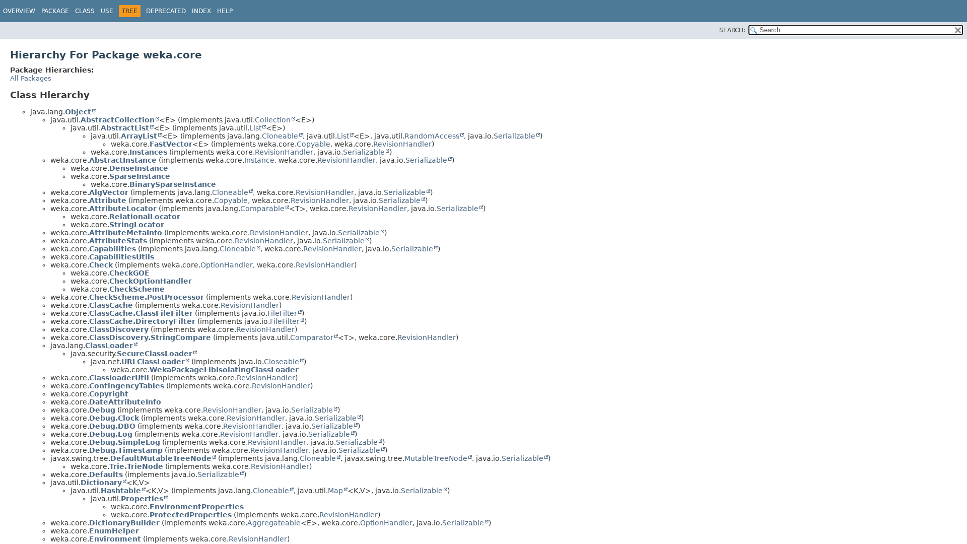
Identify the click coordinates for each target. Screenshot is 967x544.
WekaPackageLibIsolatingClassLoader (224, 370)
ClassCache (111, 305)
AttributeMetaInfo (125, 233)
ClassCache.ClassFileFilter (141, 313)
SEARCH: (732, 30)
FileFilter (282, 313)
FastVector (171, 144)
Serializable (514, 136)
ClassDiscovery (119, 329)
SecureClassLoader (154, 354)
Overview (19, 11)
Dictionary (101, 483)
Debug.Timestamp (126, 450)
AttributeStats (118, 241)
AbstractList (125, 128)
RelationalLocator (144, 217)
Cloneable (280, 136)
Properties (142, 499)
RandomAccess (431, 136)
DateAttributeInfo (125, 402)
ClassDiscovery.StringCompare (150, 337)
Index (201, 11)
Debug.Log (110, 434)
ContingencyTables (126, 386)
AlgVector (108, 192)
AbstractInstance (123, 160)
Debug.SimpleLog (124, 442)
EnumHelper (114, 531)
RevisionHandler (402, 144)
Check (101, 265)
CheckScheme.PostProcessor (146, 297)
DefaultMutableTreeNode (161, 458)
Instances (148, 152)
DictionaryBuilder (124, 523)
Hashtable (121, 491)
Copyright (108, 394)
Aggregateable (274, 523)
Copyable (313, 144)
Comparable (262, 209)
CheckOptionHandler (150, 281)
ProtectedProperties (191, 515)
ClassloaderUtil (119, 378)
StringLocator (136, 225)
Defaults (106, 474)
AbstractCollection (118, 120)
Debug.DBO (112, 426)
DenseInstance (138, 168)
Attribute (107, 200)
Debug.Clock (114, 418)
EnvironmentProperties (197, 507)
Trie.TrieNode (136, 466)
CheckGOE (129, 273)
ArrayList (139, 136)
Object (78, 112)
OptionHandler (226, 265)
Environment (115, 539)
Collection (273, 120)
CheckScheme (137, 289)
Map (335, 491)
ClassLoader (109, 346)
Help (225, 11)
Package (55, 11)
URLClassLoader (153, 362)
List (255, 128)
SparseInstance (139, 176)
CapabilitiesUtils (121, 257)
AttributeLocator (123, 209)
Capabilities (112, 249)
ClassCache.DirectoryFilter (142, 321)
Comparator (311, 337)
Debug (102, 410)
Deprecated (166, 11)
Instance (259, 160)
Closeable (281, 362)
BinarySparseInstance (172, 184)
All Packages (30, 78)
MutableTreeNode (435, 458)
